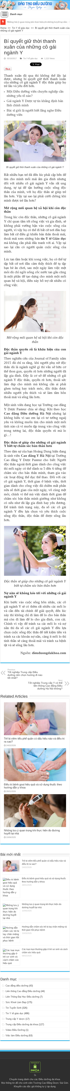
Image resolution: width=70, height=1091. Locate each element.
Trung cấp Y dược (15, 1019)
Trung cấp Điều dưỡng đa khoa (22, 1024)
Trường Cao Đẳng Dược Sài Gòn (50, 1083)
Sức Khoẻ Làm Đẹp (16, 1002)
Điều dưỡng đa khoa (49, 1079)
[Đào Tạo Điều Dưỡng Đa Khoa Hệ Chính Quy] (35, 5)
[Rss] (35, 1075)
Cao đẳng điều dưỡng (17, 985)
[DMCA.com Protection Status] (35, 1066)
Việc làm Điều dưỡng (17, 1035)
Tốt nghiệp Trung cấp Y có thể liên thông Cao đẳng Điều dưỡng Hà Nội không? (45, 684)
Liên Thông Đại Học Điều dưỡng (22, 996)
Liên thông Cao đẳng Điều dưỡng (23, 991)
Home (3, 28)
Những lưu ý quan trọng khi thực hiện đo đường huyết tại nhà (37, 22)
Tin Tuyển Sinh (13, 1007)
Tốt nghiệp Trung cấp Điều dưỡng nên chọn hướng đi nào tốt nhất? (25, 674)
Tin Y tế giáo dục (21, 28)
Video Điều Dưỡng (15, 1030)
